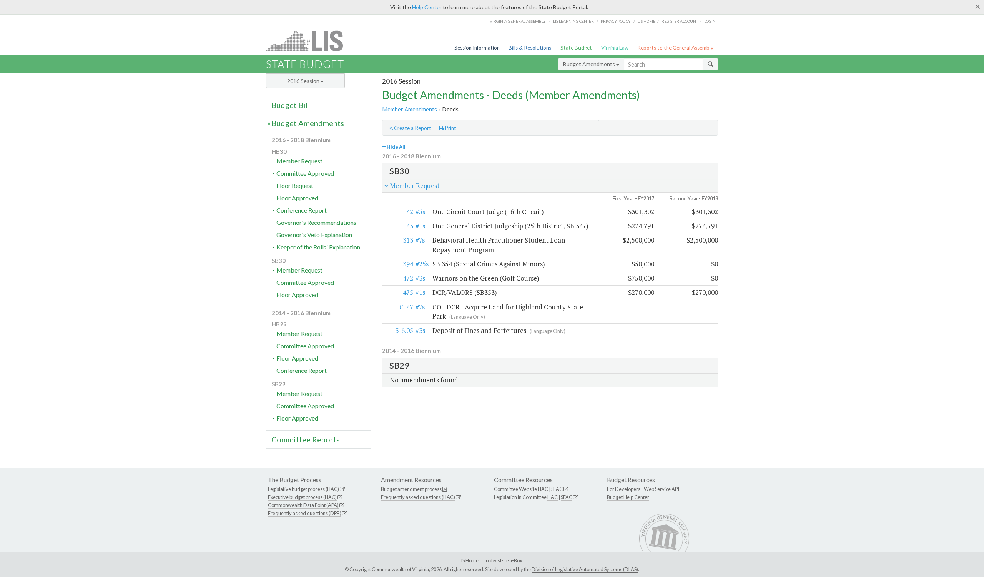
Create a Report (412, 128)
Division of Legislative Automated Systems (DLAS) (585, 569)
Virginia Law (614, 48)
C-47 (406, 307)
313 (408, 240)
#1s (420, 225)
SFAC (557, 489)
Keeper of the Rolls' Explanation (318, 247)
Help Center (427, 7)
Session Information (477, 48)
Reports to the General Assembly (675, 48)
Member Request (299, 161)
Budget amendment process (411, 489)
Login (710, 21)
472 (408, 278)
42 (409, 211)
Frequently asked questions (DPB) (304, 513)
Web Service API (661, 489)
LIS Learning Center (573, 21)
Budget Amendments (589, 64)
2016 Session (304, 81)
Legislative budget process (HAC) (303, 489)
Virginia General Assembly (518, 21)
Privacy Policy (616, 21)
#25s (422, 263)
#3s (420, 278)
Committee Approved (305, 173)
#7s (420, 240)
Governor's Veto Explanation (314, 234)
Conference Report (301, 210)
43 (409, 225)
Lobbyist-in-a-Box (503, 560)
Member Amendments (409, 109)
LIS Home (469, 560)
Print (450, 128)
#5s (420, 211)
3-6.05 (404, 330)
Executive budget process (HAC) (302, 497)
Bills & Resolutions (530, 48)
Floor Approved (297, 197)
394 (408, 263)
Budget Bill (290, 105)
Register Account (680, 21)
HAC (543, 489)
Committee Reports (305, 439)
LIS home (646, 21)
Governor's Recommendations (316, 222)
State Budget (576, 48)
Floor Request (294, 185)
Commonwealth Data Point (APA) (303, 505)
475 (408, 292)
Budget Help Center (628, 497)
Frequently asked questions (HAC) (418, 497)
